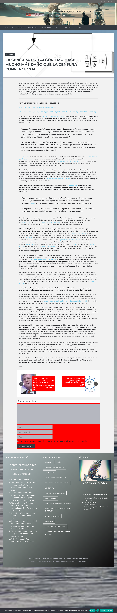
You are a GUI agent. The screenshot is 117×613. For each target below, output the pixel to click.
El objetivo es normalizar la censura (43, 259)
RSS (30, 558)
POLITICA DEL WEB (56, 558)
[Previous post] (21, 384)
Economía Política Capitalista (55, 493)
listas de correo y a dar (43, 222)
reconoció (28, 237)
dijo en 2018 (30, 244)
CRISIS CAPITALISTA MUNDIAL (55, 478)
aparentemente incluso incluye (69, 240)
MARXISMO (49, 521)
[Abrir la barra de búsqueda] (111, 27)
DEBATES (80, 27)
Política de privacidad (106, 610)
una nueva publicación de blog (53, 116)
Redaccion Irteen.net (13, 74)
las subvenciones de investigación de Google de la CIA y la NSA (66, 301)
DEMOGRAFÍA (49, 488)
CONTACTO (57, 27)
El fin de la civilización (21, 480)
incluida (74, 244)
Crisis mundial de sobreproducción (57, 483)
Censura (10, 54)
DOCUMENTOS (69, 27)
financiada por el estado (48, 246)
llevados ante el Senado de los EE (69, 161)
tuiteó (33, 203)
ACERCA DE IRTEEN (18, 27)
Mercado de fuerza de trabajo (55, 526)
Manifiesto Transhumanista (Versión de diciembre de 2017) (23, 515)
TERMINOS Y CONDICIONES (80, 558)
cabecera (48, 462)
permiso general (56, 222)
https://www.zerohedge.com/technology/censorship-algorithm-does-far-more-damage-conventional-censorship (57, 112)
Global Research (89, 504)
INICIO (6, 27)
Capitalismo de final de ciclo (54, 467)
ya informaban (72, 185)
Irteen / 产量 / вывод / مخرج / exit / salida (68, 11)
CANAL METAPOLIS (95, 482)
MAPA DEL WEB (32, 27)
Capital (59, 462)
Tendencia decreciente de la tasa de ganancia (57, 533)
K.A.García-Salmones (52, 516)
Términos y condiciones (106, 1)
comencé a (26, 222)
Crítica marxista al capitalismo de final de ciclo (73, 561)
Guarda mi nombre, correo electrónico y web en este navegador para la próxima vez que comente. (53, 441)
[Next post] (95, 384)
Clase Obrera (49, 472)
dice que (26, 157)
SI (97, 610)
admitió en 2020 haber (78, 233)
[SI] (115, 610)
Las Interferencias (90, 502)
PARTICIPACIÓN (46, 27)
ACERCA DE (36, 558)
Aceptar (92, 610)
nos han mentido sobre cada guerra (58, 179)
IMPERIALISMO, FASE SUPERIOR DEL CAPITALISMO (57, 510)
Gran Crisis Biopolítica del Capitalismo (58, 503)
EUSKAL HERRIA (50, 498)
